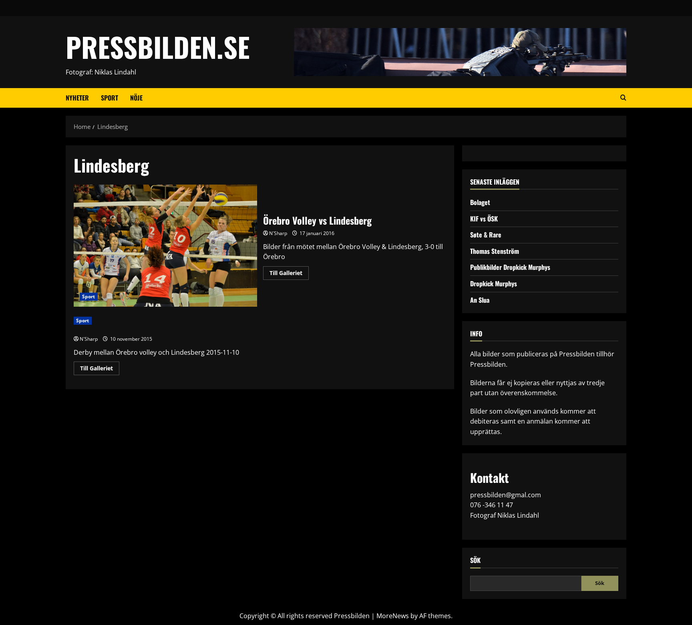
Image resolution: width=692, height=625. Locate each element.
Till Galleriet (289, 274)
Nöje (136, 97)
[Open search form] (623, 97)
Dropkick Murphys (493, 283)
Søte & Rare (485, 234)
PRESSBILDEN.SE (157, 46)
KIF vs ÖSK (484, 218)
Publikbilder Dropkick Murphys (510, 267)
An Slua (479, 300)
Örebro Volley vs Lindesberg (165, 246)
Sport (109, 97)
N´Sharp (278, 233)
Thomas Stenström (494, 251)
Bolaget (480, 202)
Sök (475, 560)
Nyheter (77, 97)
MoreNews (392, 615)
